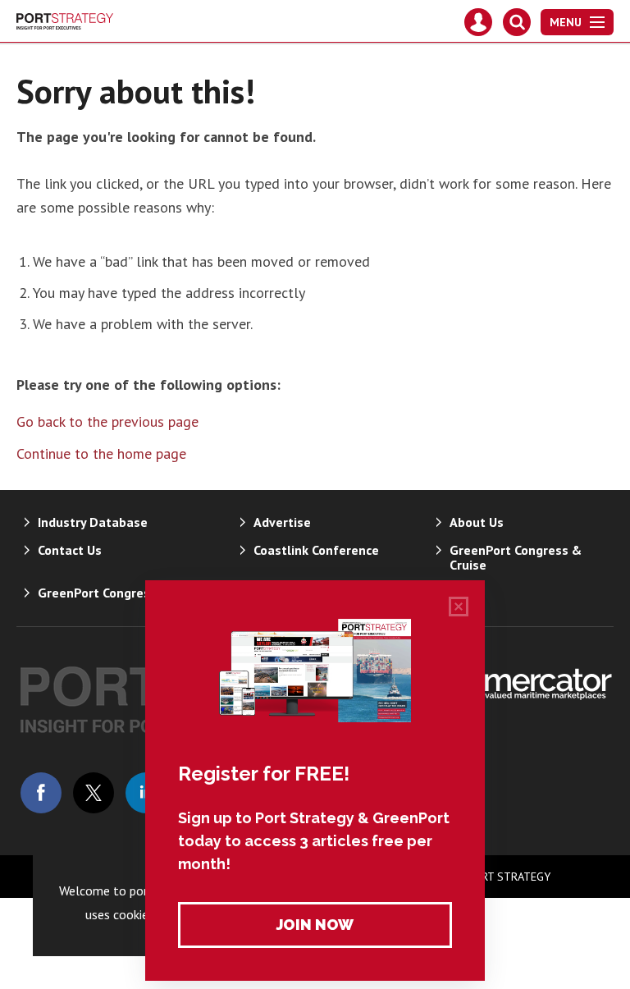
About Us (477, 522)
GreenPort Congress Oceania (123, 592)
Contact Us (70, 550)
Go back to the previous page (107, 421)
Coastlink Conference (316, 550)
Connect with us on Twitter (93, 793)
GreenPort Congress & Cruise (516, 557)
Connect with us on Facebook (41, 793)
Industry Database (93, 522)
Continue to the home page (101, 453)
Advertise (282, 522)
